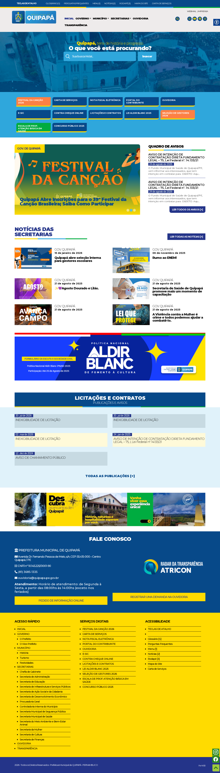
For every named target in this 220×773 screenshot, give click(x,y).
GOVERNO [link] (23, 634)
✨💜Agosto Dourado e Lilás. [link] (76, 288)
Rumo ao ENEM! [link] (164, 257)
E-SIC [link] (21, 113)
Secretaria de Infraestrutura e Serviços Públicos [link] (45, 686)
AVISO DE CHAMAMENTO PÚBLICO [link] (40, 458)
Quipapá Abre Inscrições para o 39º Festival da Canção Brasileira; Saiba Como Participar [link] (73, 201)
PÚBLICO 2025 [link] (69, 126)
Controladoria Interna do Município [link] (39, 706)
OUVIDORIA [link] (168, 100)
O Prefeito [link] (25, 639)
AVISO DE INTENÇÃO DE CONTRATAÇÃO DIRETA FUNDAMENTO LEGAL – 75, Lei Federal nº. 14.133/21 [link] (176, 157)
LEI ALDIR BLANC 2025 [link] (95, 668)
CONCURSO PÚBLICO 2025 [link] (97, 686)
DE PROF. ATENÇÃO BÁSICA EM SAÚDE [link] (30, 128)
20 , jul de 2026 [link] (23, 415)
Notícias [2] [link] (109, 3)
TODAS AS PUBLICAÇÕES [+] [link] (110, 476)
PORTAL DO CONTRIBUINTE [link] (99, 643)
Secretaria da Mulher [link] (31, 729)
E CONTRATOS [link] (105, 113)
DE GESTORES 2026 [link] (175, 114)
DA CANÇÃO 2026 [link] (30, 101)
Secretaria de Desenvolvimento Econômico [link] (43, 696)
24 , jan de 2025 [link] (121, 434)
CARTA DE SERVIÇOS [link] (94, 634)
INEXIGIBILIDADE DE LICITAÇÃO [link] (37, 420)
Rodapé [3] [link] (124, 3)
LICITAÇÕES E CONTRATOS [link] (98, 663)
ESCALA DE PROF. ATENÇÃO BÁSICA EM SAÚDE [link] (105, 680)
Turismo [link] (24, 657)
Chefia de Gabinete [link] (30, 671)
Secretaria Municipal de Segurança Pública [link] (42, 711)
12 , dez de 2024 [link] (24, 453)
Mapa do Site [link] (141, 3)
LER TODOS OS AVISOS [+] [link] (187, 209)
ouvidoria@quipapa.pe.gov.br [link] (38, 578)
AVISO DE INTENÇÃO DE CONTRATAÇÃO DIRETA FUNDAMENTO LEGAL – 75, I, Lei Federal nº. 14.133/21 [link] (158, 440)
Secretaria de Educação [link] (32, 681)
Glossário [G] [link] (53, 3)
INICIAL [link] (21, 629)
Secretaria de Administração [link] (35, 676)
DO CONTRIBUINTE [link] (135, 101)
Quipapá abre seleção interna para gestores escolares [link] (77, 259)
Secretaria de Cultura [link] (31, 734)
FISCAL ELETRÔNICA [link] (105, 100)
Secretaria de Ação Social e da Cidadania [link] (41, 691)
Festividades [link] (26, 662)
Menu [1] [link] (96, 3)
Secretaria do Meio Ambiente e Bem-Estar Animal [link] (43, 723)
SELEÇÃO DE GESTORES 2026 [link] (99, 673)
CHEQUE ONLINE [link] (68, 113)
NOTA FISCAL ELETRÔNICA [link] (98, 639)
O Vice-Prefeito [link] (28, 643)
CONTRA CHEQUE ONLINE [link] (97, 658)
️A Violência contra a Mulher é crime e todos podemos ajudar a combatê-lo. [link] (177, 317)
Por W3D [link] (202, 765)
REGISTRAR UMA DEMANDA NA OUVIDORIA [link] (159, 597)
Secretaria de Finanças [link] (32, 739)
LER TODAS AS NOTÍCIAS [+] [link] (186, 236)
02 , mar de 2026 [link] (24, 434)
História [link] (24, 652)
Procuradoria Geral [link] (30, 701)
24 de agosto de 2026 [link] (160, 164)
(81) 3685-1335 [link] (27, 572)
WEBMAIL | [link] (192, 11)
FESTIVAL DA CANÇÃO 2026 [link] (98, 629)
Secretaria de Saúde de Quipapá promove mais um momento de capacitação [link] (177, 291)
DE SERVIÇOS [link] (65, 100)
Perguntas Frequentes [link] (76, 3)
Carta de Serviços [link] (161, 3)
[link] (26, 3)
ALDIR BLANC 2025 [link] (138, 113)
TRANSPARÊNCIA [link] (27, 748)
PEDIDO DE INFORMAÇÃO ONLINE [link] (61, 600)
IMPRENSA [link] (203, 11)
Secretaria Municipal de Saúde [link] (36, 716)
